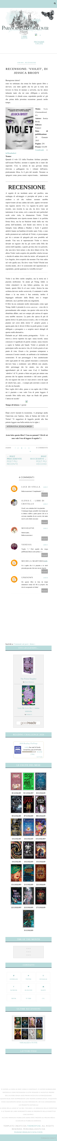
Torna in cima (47, 1138)
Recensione (30, 63)
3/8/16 (46, 561)
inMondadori (11, 153)
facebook (13, 990)
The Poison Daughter (28, 678)
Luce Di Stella (30, 487)
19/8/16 (45, 578)
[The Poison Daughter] (28, 673)
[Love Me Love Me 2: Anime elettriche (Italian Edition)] (28, 704)
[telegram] (21, 448)
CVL (43, 998)
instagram (43, 979)
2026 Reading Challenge (28, 743)
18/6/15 (45, 545)
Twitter (28, 979)
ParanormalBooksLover (28, 1132)
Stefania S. (29, 714)
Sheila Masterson (29, 682)
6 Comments (42, 448)
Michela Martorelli (34, 561)
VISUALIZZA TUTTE (28, 1042)
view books (39, 757)
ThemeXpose (34, 1126)
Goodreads (39, 150)
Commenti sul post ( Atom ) (24, 644)
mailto (43, 990)
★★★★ (20, 63)
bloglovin (28, 990)
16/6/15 (45, 487)
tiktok (13, 998)
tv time (28, 998)
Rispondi (44, 495)
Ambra (26, 747)
